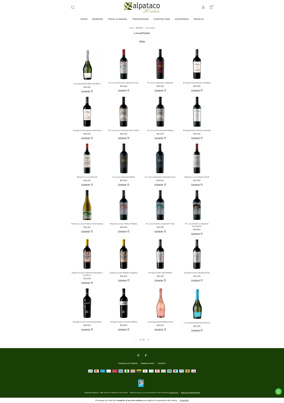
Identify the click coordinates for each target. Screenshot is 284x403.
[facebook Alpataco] (146, 355)
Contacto (162, 363)
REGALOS (199, 19)
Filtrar (142, 41)
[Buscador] (74, 7)
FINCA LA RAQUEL (118, 19)
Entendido (184, 400)
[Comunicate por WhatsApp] (278, 391)
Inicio (131, 28)
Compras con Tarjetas (128, 363)
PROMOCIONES (141, 19)
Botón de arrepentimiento (190, 393)
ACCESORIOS (182, 19)
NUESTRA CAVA (162, 19)
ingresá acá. (173, 393)
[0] (210, 8)
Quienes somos (147, 363)
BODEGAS (97, 19)
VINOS (83, 19)
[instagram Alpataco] (138, 355)
